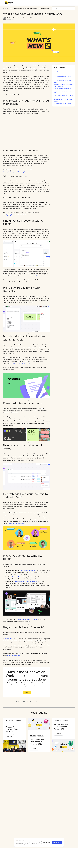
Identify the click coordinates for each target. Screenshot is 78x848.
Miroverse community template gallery (63, 100)
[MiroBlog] (9, 2)
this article (34, 276)
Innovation (11, 720)
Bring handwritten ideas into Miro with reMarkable (63, 85)
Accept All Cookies (57, 842)
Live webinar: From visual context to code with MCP (63, 96)
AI (6, 720)
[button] (37, 701)
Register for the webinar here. (16, 523)
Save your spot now (13, 655)
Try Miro (26, 692)
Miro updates (18, 720)
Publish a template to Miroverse (27, 619)
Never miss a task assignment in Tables (63, 92)
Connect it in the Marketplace (20, 363)
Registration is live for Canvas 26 (63, 103)
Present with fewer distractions (63, 88)
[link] (27, 701)
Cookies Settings (46, 842)
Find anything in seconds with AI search (63, 77)
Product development (10, 723)
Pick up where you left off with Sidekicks (62, 81)
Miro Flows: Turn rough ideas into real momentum (63, 72)
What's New (40, 735)
